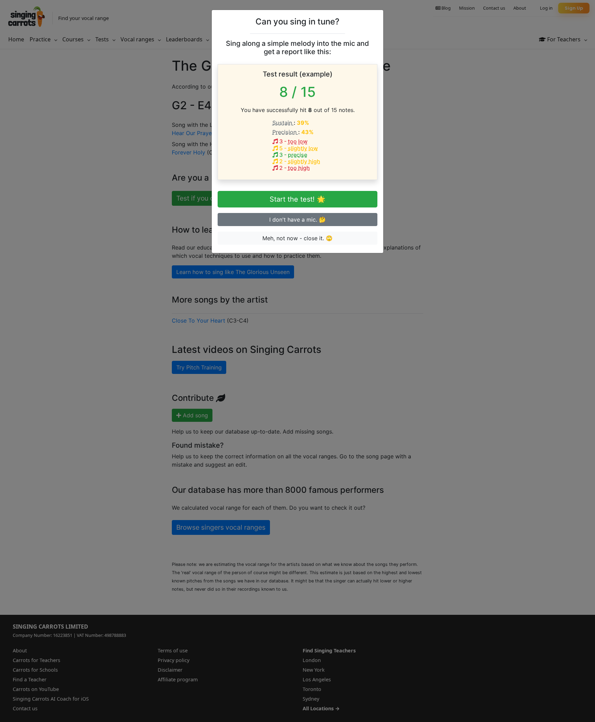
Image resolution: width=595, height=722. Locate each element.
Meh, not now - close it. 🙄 (297, 238)
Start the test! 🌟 (297, 199)
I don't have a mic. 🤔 (297, 219)
